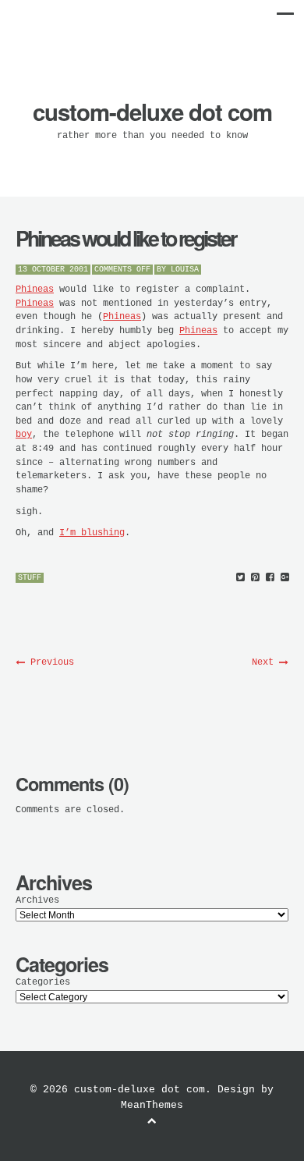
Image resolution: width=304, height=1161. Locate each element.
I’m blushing (92, 532)
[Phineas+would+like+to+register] (240, 578)
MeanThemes (152, 1105)
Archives (37, 900)
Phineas (35, 289)
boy (24, 434)
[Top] (152, 1121)
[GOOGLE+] (285, 578)
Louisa (185, 269)
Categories (43, 982)
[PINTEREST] (255, 578)
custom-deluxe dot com (152, 111)
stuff (29, 577)
